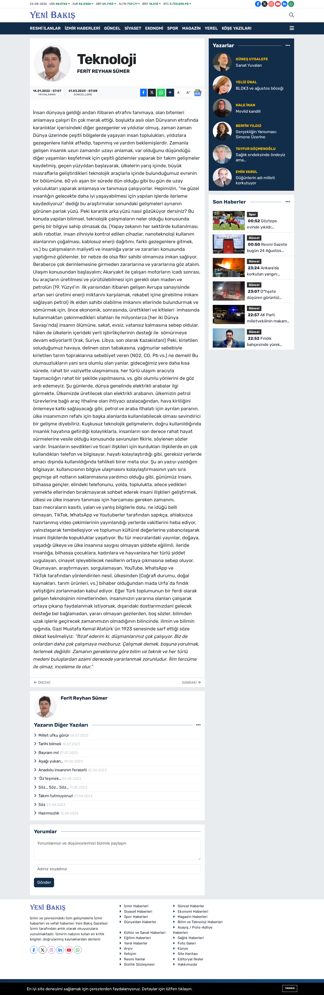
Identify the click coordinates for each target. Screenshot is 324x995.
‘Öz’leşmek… (50, 778)
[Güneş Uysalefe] (222, 62)
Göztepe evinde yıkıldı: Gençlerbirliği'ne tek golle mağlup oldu (265, 224)
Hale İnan (245, 105)
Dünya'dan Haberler (140, 922)
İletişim (130, 954)
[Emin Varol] (222, 177)
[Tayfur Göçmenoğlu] (222, 154)
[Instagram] (51, 950)
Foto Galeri (187, 943)
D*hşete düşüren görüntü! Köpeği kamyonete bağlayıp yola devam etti (265, 295)
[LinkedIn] (60, 950)
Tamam (290, 988)
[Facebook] (34, 950)
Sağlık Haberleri (191, 938)
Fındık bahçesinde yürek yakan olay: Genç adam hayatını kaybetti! (268, 342)
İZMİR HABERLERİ (82, 28)
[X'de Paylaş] (152, 93)
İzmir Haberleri (136, 906)
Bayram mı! (49, 752)
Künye (183, 948)
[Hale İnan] (222, 108)
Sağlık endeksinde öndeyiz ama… (260, 157)
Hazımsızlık (49, 813)
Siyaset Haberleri (138, 911)
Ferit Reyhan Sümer (103, 71)
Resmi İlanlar (134, 959)
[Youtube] (69, 950)
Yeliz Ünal (246, 82)
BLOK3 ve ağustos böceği (259, 88)
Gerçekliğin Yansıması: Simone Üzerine (256, 134)
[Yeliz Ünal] (222, 85)
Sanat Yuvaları (249, 65)
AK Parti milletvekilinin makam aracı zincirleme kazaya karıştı (268, 318)
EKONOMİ (154, 28)
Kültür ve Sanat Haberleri (145, 932)
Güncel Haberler (191, 906)
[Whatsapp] (78, 950)
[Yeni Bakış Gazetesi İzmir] (52, 14)
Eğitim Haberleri (137, 938)
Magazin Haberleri (193, 917)
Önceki (43, 682)
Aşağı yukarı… (51, 761)
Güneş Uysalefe (252, 59)
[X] (42, 950)
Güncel (254, 238)
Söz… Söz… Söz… (54, 787)
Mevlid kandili (248, 111)
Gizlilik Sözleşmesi (139, 964)
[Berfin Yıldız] (222, 131)
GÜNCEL (112, 28)
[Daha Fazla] (170, 93)
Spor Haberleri (136, 917)
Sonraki (190, 682)
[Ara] (291, 15)
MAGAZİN (191, 28)
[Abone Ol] (198, 92)
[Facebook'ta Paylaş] (143, 93)
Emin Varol (246, 172)
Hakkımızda (187, 964)
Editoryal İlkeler (191, 959)
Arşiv (128, 948)
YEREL (211, 28)
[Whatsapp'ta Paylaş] (161, 93)
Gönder (44, 882)
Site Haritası (188, 954)
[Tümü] (288, 45)
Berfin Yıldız (248, 126)
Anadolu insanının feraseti (63, 769)
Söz (42, 804)
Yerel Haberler (136, 943)
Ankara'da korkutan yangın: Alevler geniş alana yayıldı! (264, 271)
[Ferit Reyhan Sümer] (52, 62)
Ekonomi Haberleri (193, 911)
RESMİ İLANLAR (45, 28)
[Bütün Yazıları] (198, 725)
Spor (252, 214)
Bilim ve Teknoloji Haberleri (200, 922)
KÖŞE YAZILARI (236, 28)
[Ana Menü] (292, 28)
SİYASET (133, 28)
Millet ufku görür (54, 735)
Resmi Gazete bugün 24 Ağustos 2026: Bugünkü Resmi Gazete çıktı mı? (267, 248)
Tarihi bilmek (50, 743)
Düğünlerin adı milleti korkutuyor (255, 180)
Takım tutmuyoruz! (56, 795)
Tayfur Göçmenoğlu (256, 149)
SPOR (172, 28)
